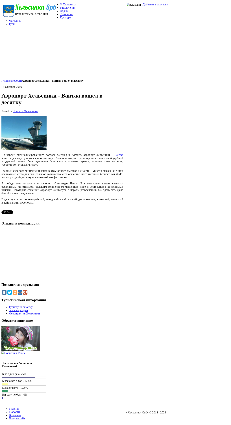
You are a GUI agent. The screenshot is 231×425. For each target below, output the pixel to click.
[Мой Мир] (20, 292)
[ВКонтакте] (4, 292)
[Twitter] (9, 292)
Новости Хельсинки (25, 111)
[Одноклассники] (15, 292)
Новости (16, 80)
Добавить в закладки (155, 4)
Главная (6, 80)
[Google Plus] (25, 292)
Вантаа (118, 154)
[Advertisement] (84, 54)
